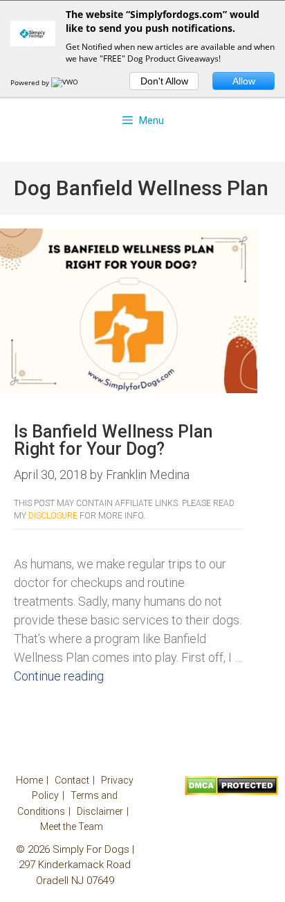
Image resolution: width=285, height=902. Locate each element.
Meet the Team (71, 826)
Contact (72, 780)
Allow (243, 81)
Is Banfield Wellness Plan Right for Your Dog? (113, 440)
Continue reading (59, 676)
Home (29, 780)
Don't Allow (164, 81)
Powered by (30, 82)
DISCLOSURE (52, 516)
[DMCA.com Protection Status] (231, 792)
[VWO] (65, 82)
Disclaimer (100, 811)
